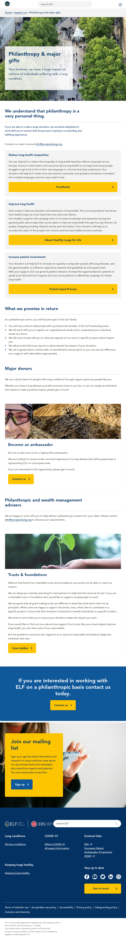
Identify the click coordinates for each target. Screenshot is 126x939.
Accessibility (66, 907)
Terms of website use (16, 907)
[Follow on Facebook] (86, 878)
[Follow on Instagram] (118, 878)
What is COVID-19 (55, 844)
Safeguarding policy (106, 907)
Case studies (20, 648)
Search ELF (87, 824)
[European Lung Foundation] (8, 3)
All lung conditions (15, 844)
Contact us (19, 479)
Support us (20, 12)
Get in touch (101, 888)
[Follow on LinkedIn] (110, 878)
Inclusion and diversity (17, 912)
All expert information (57, 848)
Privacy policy (84, 907)
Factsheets (63, 187)
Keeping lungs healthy (17, 873)
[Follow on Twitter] (102, 878)
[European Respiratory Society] (42, 824)
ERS (86, 844)
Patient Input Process (63, 289)
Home (8, 12)
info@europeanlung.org (48, 144)
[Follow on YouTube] (94, 878)
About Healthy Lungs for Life (63, 240)
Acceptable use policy (44, 907)
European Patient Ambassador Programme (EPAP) (98, 852)
